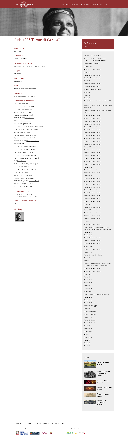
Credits (64, 424)
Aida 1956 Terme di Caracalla (92, 207)
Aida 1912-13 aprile (90, 323)
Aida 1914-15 (88, 317)
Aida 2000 (87, 92)
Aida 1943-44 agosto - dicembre (93, 255)
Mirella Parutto (29, 118)
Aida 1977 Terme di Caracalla (92, 141)
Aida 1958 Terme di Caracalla (92, 198)
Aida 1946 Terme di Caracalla (92, 243)
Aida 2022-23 (88, 66)
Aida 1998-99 (88, 95)
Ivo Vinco (22, 144)
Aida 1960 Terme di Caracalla (92, 193)
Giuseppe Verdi (18, 51)
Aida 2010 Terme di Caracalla (92, 78)
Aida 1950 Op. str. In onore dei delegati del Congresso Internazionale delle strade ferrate (97, 228)
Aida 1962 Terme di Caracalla (92, 187)
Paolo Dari (26, 172)
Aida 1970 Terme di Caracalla (92, 161)
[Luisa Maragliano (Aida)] (19, 216)
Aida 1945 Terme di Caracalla (92, 249)
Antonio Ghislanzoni (20, 59)
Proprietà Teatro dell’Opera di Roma (24, 96)
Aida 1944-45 (88, 252)
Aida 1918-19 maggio (90, 306)
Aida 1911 (87, 326)
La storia (74, 4)
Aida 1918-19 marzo (90, 303)
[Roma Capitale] (49, 433)
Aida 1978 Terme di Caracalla (92, 138)
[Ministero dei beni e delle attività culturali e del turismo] (24, 433)
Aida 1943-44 (88, 258)
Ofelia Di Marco (31, 155)
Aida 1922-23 (88, 297)
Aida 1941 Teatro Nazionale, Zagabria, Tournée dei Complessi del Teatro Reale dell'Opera (97, 264)
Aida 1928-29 (88, 283)
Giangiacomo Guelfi (33, 141)
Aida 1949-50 (88, 232)
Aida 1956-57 (88, 204)
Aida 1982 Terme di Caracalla (92, 127)
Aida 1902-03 (88, 334)
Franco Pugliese (33, 164)
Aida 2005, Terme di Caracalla (92, 89)
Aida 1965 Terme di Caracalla (92, 178)
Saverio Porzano (29, 178)
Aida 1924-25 (88, 291)
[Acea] (69, 433)
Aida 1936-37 (88, 274)
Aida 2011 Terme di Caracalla (92, 75)
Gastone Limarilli (26, 121)
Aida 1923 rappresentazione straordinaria (96, 294)
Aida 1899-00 (88, 337)
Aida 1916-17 (88, 308)
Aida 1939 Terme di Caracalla (92, 268)
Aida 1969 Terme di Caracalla (92, 164)
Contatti (94, 4)
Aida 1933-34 (88, 277)
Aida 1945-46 (88, 246)
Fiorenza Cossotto (25, 112)
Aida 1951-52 (88, 221)
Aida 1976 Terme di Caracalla (92, 144)
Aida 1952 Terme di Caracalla (92, 219)
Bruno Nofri (17, 74)
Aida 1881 (87, 346)
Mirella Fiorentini (29, 152)
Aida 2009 (87, 81)
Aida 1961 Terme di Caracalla (92, 190)
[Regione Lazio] (34, 433)
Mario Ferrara (29, 187)
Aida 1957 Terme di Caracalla (92, 201)
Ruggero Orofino (26, 124)
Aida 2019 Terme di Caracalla (92, 69)
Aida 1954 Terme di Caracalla (92, 213)
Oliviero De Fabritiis (20, 66)
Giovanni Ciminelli (29, 138)
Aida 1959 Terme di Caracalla (92, 196)
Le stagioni (85, 4)
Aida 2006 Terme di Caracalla (92, 86)
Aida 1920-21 (88, 300)
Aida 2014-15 (88, 72)
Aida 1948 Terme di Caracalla (92, 238)
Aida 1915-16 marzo (90, 311)
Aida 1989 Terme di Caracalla (92, 118)
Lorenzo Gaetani (30, 149)
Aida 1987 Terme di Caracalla (92, 124)
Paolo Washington (30, 146)
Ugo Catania (41, 66)
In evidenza (104, 4)
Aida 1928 (87, 286)
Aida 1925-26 (88, 288)
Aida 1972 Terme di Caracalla (92, 155)
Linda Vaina (30, 106)
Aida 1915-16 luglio (90, 314)
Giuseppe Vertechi (39, 126)
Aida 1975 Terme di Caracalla (92, 147)
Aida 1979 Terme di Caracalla (92, 135)
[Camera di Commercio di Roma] (79, 433)
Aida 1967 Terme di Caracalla (92, 170)
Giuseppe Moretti (34, 181)
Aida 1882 (87, 343)
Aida (85, 46)
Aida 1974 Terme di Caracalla (92, 150)
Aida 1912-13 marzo (90, 320)
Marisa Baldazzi (27, 109)
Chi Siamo (65, 4)
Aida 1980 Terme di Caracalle (92, 133)
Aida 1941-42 (88, 261)
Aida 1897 (87, 340)
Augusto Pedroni (30, 184)
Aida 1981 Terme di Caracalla (92, 130)
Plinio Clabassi (21, 161)
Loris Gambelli (24, 167)
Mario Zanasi (26, 132)
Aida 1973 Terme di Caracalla (92, 153)
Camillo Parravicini (30, 89)
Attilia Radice (18, 81)
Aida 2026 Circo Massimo (91, 63)
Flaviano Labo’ (34, 129)
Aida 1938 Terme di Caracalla (92, 271)
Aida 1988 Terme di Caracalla (92, 121)
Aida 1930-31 (88, 280)
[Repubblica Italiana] (18, 433)
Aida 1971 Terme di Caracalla (92, 158)
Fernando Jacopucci (29, 175)
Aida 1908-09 (88, 329)
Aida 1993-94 (88, 98)
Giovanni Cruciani (19, 89)
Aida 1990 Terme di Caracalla (92, 115)
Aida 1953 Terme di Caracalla (92, 216)
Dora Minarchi (29, 115)
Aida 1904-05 (88, 331)
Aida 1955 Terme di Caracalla (92, 210)
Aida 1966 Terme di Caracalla (92, 173)
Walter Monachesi (30, 135)
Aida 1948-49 (88, 235)
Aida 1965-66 (88, 176)
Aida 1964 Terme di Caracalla (92, 181)
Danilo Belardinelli (31, 66)
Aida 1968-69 (88, 167)
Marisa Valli (36, 158)
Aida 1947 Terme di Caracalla (92, 241)
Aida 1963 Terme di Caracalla (92, 184)
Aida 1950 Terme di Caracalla (92, 224)
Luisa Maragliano (23, 104)
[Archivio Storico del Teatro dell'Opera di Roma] (23, 4)
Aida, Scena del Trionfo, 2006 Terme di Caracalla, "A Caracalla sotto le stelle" (95, 60)
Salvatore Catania (32, 169)
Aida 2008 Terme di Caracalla (92, 84)
